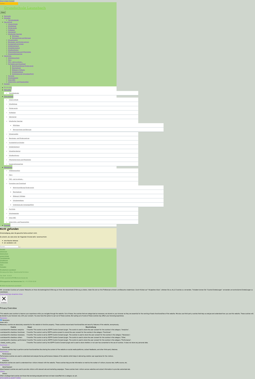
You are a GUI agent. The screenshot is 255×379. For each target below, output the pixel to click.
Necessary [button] (3, 318)
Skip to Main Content (7, 1)
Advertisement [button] (5, 365)
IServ (1, 264)
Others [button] (2, 371)
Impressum (3, 251)
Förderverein (4, 262)
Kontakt (2, 249)
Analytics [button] (3, 358)
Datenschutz (4, 254)
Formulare (3, 267)
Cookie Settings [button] (5, 294)
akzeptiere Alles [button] (17, 294)
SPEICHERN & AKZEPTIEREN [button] (10, 378)
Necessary (6, 320)
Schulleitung (4, 260)
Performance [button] (4, 351)
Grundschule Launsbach (25, 7)
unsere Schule (4, 256)
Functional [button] (3, 345)
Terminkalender (5, 258)
